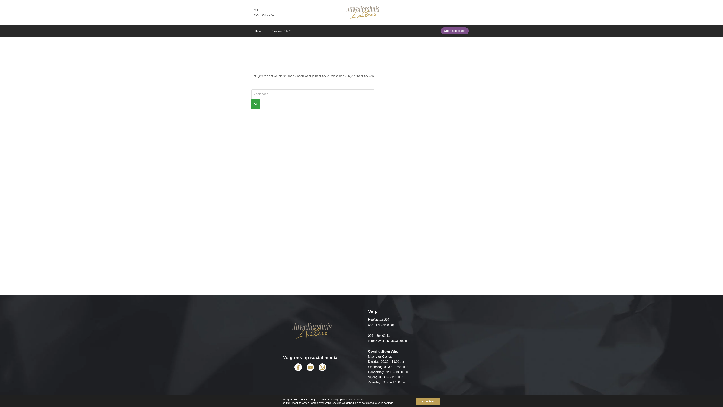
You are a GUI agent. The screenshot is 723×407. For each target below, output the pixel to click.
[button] (290, 30)
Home (258, 30)
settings (388, 402)
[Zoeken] (255, 104)
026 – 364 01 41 (379, 335)
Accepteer (428, 401)
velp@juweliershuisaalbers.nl (388, 340)
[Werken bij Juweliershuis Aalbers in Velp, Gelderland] (361, 12)
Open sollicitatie (454, 30)
